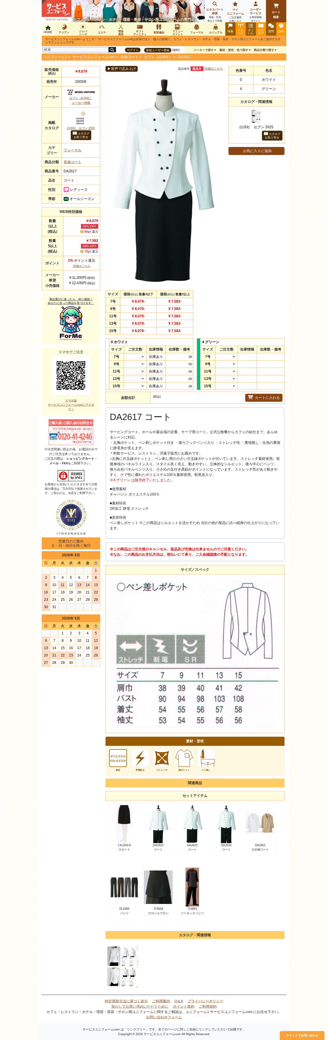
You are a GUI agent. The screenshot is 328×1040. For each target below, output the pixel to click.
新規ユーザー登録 (157, 50)
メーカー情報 (81, 103)
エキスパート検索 (215, 15)
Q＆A (178, 1001)
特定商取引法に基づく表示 (126, 1001)
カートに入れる (267, 398)
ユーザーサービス (255, 15)
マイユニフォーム (235, 15)
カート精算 (276, 14)
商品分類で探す (264, 50)
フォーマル (72, 150)
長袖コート (129, 57)
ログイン (133, 50)
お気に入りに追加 (257, 151)
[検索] (112, 49)
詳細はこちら (81, 266)
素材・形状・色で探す (233, 50)
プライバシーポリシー (205, 1001)
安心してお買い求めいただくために (139, 1006)
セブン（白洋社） (158, 57)
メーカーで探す (203, 50)
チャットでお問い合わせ (302, 1035)
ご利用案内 (161, 1001)
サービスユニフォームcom (94, 57)
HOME (48, 32)
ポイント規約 (183, 1006)
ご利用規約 (208, 1006)
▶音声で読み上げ (121, 69)
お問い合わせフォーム (164, 1017)
